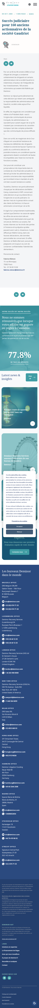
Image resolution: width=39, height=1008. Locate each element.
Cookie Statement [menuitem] (6, 997)
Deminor (15, 45)
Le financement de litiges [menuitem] (11, 950)
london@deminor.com (14, 669)
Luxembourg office (11, 616)
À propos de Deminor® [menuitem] (10, 958)
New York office (9, 681)
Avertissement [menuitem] (5, 1000)
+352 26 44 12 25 (11, 639)
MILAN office (8, 708)
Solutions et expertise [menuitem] (9, 947)
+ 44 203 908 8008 (11, 673)
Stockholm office (10, 821)
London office (9, 650)
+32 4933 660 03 (11, 728)
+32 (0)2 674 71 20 (12, 609)
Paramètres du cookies (19, 521)
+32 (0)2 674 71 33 (12, 605)
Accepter (19, 526)
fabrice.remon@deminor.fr (14, 270)
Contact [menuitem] (4, 965)
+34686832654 (10, 814)
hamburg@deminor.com (15, 783)
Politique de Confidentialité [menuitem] (9, 994)
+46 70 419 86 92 (11, 838)
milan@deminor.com (13, 724)
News (31, 14)
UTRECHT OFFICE (9, 847)
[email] (11, 63)
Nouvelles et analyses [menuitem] (9, 961)
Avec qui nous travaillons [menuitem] (10, 954)
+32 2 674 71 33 (11, 864)
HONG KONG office (10, 735)
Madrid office (8, 794)
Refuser (19, 532)
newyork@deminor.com (14, 697)
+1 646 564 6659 (11, 701)
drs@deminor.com (12, 601)
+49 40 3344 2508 (11, 787)
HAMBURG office (9, 764)
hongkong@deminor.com (15, 752)
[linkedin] (6, 63)
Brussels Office (9, 583)
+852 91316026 (10, 755)
